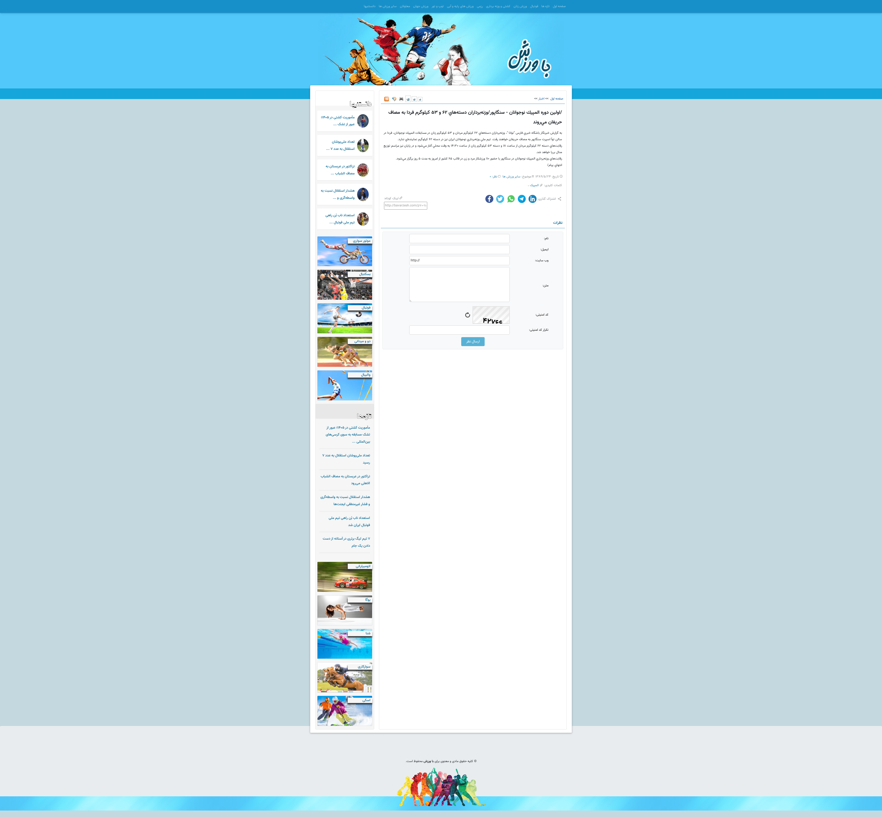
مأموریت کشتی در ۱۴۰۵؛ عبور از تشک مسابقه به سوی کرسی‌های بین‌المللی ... (348, 435)
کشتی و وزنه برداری (498, 6)
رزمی (480, 6)
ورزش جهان (420, 6)
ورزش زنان (520, 6)
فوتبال (534, 6)
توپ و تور (438, 6)
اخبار (541, 98)
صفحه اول (559, 6)
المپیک (534, 185)
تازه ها (545, 6)
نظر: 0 (493, 176)
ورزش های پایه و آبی (460, 6)
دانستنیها (370, 6)
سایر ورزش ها (388, 6)
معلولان (405, 6)
